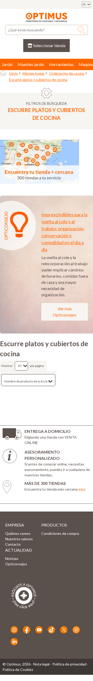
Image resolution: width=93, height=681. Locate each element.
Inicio (13, 73)
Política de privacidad (69, 664)
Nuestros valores (19, 539)
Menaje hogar (33, 73)
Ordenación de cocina (66, 73)
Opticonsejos (16, 564)
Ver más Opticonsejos (64, 311)
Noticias (11, 558)
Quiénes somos (17, 533)
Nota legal (41, 664)
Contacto (13, 544)
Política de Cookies (18, 669)
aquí (81, 489)
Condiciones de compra (60, 533)
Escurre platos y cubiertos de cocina (38, 79)
